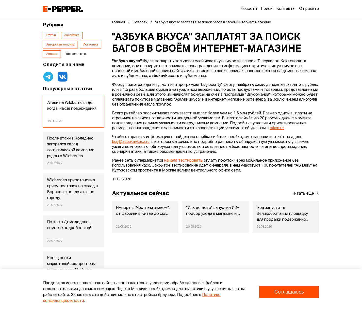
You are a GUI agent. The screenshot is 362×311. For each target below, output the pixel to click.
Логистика (90, 44)
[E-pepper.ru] (63, 9)
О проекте (309, 9)
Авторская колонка (60, 44)
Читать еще (303, 194)
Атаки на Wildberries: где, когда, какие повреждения (72, 106)
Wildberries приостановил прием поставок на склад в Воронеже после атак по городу (72, 189)
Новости (249, 9)
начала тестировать (183, 161)
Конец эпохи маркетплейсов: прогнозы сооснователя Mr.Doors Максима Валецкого (71, 267)
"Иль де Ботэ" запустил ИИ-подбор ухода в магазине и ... (213, 211)
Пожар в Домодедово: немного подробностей (69, 225)
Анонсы (52, 54)
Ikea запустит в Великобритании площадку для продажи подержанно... (282, 214)
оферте (277, 128)
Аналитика (71, 35)
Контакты (285, 9)
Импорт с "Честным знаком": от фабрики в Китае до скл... (143, 211)
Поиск (266, 9)
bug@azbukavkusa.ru (130, 142)
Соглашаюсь (289, 292)
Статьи (51, 35)
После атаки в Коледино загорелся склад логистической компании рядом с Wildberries (70, 147)
